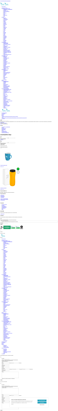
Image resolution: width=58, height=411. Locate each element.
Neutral (4, 38)
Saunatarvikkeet (5, 103)
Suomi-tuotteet (5, 247)
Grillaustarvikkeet (5, 45)
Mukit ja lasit (5, 49)
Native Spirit (5, 24)
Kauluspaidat (5, 73)
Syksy (4, 15)
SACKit (4, 25)
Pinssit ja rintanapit (5, 67)
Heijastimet (4, 292)
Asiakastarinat (5, 352)
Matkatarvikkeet (5, 330)
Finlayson (4, 32)
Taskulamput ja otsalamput (6, 337)
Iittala (4, 267)
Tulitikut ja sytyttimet (6, 68)
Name (1, 218)
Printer (4, 39)
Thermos (4, 41)
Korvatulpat (4, 63)
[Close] (0, 230)
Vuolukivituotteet (5, 287)
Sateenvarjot (5, 335)
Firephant (4, 265)
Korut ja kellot (5, 94)
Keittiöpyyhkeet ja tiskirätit (6, 47)
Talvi (4, 16)
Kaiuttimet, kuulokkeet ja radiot (7, 92)
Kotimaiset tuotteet (5, 10)
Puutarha (4, 332)
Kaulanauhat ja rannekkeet (6, 295)
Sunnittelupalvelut (4, 207)
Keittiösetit (4, 280)
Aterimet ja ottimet (5, 43)
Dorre (4, 31)
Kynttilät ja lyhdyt (5, 328)
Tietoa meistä (5, 349)
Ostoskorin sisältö (4, 387)
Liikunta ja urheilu (5, 322)
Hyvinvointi (4, 325)
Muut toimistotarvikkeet (6, 86)
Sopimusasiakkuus (10, 116)
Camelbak (4, 28)
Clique (4, 29)
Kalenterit (4, 315)
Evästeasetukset (42, 404)
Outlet (2, 130)
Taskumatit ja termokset (6, 338)
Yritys (2, 117)
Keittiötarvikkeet (4, 42)
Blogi (2, 208)
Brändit (3, 17)
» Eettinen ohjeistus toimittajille (4, 199)
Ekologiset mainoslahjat (6, 11)
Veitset (4, 53)
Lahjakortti (3, 118)
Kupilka (4, 21)
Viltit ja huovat (5, 340)
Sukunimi (20, 395)
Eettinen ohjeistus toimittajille (7, 351)
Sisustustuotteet (5, 104)
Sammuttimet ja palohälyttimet (7, 52)
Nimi (2, 362)
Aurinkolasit (5, 57)
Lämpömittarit (5, 96)
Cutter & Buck (5, 18)
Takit (4, 78)
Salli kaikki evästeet (42, 400)
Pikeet (4, 75)
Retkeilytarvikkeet (5, 101)
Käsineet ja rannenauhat (6, 305)
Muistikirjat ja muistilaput (6, 318)
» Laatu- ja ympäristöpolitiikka (4, 198)
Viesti (2, 371)
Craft (4, 30)
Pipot (4, 76)
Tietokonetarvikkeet (5, 320)
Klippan (4, 20)
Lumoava (4, 255)
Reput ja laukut (5, 77)
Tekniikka (4, 300)
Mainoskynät (5, 317)
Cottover (4, 262)
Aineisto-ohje (3, 116)
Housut (4, 71)
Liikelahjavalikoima (4, 204)
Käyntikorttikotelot (5, 84)
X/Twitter (3, 384)
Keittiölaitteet (5, 46)
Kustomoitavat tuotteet (6, 290)
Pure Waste (4, 272)
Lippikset (4, 307)
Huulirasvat (4, 60)
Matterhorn (4, 270)
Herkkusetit (4, 245)
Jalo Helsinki (5, 36)
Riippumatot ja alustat (6, 102)
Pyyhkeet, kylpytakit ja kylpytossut (7, 333)
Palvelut (3, 115)
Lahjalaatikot (5, 64)
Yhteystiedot (5, 348)
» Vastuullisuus (2, 197)
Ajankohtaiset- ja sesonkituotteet (6, 8)
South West (4, 40)
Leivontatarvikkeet (5, 48)
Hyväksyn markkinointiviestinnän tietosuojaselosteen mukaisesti (10, 221)
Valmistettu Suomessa (4, 240)
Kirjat (4, 93)
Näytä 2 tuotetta (2, 144)
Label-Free (4, 22)
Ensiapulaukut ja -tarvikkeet (6, 44)
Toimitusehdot (2, 196)
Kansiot (4, 83)
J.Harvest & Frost (5, 19)
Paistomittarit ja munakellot (6, 282)
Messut (4, 14)
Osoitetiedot (3, 368)
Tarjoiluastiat (5, 285)
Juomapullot (5, 62)
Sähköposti (3, 365)
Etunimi (10, 395)
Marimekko (4, 23)
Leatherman (4, 37)
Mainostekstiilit (4, 69)
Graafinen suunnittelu (15, 116)
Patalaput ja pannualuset (6, 50)
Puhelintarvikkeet (5, 87)
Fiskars (4, 33)
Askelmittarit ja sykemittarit (6, 323)
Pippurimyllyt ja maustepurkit (7, 51)
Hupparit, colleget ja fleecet (6, 72)
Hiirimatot (4, 82)
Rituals (4, 257)
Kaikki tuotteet (4, 6)
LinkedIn (3, 358)
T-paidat (4, 310)
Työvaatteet (4, 79)
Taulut (4, 106)
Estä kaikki (42, 402)
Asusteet (4, 70)
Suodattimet (1, 139)
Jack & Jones (5, 252)
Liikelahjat (6, 116)
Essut (4, 277)
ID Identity (4, 35)
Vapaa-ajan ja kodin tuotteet (5, 88)
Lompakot (4, 97)
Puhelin (3, 399)
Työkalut (4, 107)
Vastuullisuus (5, 350)
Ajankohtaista (3, 113)
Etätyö (4, 12)
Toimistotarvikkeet (4, 131)
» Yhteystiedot (2, 195)
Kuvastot (3, 114)
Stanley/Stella (5, 27)
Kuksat (4, 327)
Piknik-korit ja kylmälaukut (6, 99)
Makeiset (4, 65)
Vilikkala (4, 260)
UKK (2, 209)
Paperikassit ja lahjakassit (6, 66)
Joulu (4, 13)
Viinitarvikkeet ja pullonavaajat (7, 54)
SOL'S (4, 26)
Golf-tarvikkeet (5, 91)
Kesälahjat (4, 242)
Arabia (4, 34)
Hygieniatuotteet (5, 61)
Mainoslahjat (3, 55)
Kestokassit (4, 74)
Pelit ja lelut (4, 98)
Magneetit (4, 297)
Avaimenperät (5, 59)
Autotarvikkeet (5, 58)
